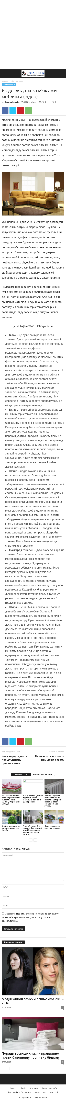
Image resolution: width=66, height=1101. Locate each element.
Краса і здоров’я (49, 1088)
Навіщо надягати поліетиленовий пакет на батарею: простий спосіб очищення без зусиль (53, 800)
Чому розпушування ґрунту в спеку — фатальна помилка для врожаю (33, 798)
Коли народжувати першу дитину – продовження (14, 759)
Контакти (34, 1088)
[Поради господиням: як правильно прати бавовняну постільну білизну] (33, 1033)
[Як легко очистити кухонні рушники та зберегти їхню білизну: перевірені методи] (11, 786)
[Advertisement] (33, 35)
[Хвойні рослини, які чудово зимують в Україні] (11, 817)
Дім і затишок (9, 84)
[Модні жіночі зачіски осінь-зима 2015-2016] (33, 971)
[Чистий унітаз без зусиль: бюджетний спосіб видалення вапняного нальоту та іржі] (33, 817)
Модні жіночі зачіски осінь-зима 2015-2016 (32, 1001)
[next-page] (35, 840)
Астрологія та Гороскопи (19, 1092)
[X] (12, 110)
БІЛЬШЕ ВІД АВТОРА (42, 774)
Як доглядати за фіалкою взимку (52, 827)
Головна (13, 1088)
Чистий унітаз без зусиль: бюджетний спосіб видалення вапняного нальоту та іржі (32, 830)
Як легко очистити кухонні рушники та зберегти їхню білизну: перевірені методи (11, 799)
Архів (23, 1088)
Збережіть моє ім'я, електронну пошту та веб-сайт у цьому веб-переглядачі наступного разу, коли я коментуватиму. (30, 917)
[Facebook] (5, 110)
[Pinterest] (20, 110)
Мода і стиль (40, 1092)
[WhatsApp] (28, 110)
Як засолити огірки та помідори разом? (49, 757)
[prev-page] (31, 840)
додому (5, 81)
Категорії (54, 1092)
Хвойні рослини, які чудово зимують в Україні (11, 828)
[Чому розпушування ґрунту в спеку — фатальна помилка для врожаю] (33, 786)
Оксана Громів (12, 102)
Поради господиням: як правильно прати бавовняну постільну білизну (31, 1055)
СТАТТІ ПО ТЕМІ (21, 774)
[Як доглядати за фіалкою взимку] (54, 817)
